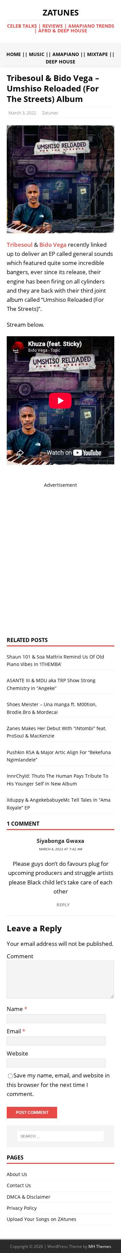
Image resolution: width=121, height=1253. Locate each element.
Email (14, 1031)
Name (15, 1009)
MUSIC (36, 54)
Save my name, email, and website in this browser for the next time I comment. (58, 1084)
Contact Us (19, 1185)
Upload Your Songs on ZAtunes (41, 1219)
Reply (63, 905)
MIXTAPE (97, 54)
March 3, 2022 (22, 113)
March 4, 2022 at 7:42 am (60, 849)
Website (17, 1053)
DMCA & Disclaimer (28, 1197)
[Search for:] (60, 1136)
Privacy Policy (22, 1208)
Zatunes (50, 113)
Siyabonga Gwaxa (60, 841)
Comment (20, 956)
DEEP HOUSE (60, 61)
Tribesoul (20, 244)
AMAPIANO (65, 54)
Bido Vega (53, 244)
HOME (13, 54)
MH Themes (99, 1246)
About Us (17, 1174)
